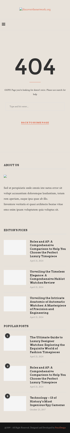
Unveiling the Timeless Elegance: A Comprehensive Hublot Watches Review (47, 277)
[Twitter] (45, 24)
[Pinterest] (53, 24)
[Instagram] (49, 24)
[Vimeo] (33, 220)
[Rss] (38, 220)
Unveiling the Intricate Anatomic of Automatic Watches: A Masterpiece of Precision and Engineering (48, 305)
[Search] (66, 24)
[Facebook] (41, 24)
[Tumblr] (57, 24)
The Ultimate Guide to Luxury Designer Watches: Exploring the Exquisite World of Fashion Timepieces (47, 345)
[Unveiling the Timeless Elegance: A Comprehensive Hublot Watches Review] (15, 277)
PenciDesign (60, 427)
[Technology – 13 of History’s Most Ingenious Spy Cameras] (15, 403)
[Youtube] (61, 24)
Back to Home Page (35, 122)
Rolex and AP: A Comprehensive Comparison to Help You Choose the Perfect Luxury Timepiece (48, 249)
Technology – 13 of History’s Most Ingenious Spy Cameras (47, 401)
